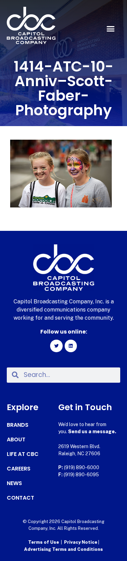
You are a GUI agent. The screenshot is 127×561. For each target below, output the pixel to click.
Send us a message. (92, 431)
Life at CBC (23, 454)
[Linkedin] (71, 346)
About (16, 439)
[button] (110, 28)
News (14, 483)
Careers (18, 468)
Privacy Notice (81, 542)
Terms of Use (43, 542)
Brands (17, 425)
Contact (20, 498)
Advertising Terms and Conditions (63, 549)
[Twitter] (56, 346)
